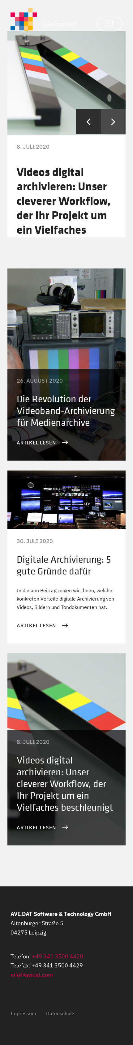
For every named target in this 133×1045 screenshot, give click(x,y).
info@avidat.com (32, 974)
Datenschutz (60, 1013)
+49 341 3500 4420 (57, 956)
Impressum (23, 1013)
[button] (109, 23)
